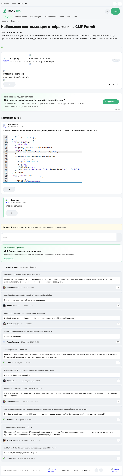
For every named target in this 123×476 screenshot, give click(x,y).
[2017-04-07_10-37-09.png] (61, 47)
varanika (10, 420)
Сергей (9, 363)
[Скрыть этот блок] (119, 95)
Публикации (35, 17)
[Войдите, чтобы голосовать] (6, 84)
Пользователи (50, 17)
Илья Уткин (13, 125)
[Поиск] (119, 237)
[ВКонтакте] (109, 84)
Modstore (5, 4)
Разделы (8, 17)
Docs (14, 4)
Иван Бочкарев (13, 287)
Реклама (117, 109)
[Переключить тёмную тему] (107, 11)
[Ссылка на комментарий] (112, 189)
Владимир (15, 59)
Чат (69, 17)
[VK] (120, 4)
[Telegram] (115, 4)
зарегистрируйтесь (29, 227)
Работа (33, 267)
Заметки (24, 267)
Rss (75, 17)
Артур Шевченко (13, 306)
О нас (61, 17)
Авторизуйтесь (9, 227)
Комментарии (21, 17)
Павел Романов (13, 342)
